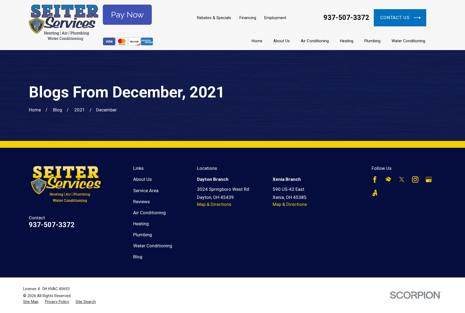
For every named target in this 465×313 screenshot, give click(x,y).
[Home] (63, 25)
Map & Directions (214, 204)
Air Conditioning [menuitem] (315, 40)
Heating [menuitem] (346, 40)
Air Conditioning (149, 212)
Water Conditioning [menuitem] (408, 40)
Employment (275, 17)
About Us (142, 179)
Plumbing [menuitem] (372, 40)
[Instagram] (415, 179)
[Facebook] (375, 179)
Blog (137, 256)
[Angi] (375, 193)
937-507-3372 (346, 17)
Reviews (141, 201)
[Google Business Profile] (428, 179)
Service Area (145, 190)
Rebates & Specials (214, 17)
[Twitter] (402, 179)
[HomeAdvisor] (388, 179)
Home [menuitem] (257, 40)
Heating (141, 223)
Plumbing (142, 234)
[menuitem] (30, 302)
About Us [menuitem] (281, 40)
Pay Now (127, 14)
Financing (247, 17)
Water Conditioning (152, 245)
